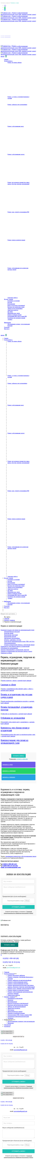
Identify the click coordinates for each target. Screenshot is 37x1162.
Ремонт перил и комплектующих (16, 240)
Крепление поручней (11, 635)
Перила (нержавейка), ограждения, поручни (15, 650)
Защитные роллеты (13, 310)
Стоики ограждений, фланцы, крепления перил (19, 645)
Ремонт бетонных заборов (15, 62)
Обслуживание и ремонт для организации (19, 324)
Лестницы (10, 311)
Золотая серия (8, 633)
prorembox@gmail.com (13, 867)
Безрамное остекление (14, 301)
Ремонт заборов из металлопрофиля (17, 104)
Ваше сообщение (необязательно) (13, 1128)
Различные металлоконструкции (16, 318)
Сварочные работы (13, 297)
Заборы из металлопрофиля (15, 308)
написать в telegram (8, 777)
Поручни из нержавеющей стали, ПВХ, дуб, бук (19, 641)
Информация (7, 322)
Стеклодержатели (10, 643)
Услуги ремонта (8, 61)
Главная (6, 59)
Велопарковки (11, 304)
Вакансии (10, 325)
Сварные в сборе (6, 653)
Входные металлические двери (16, 307)
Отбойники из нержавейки (9, 648)
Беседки (10, 302)
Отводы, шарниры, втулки (12, 640)
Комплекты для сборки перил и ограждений (15, 646)
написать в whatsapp (9, 771)
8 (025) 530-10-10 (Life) (10, 866)
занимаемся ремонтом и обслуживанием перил (20, 856)
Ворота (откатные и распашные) (16, 305)
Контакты (6, 329)
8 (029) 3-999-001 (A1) (9, 864)
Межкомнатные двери (14, 313)
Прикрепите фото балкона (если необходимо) (17, 1140)
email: (3, 867)
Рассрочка (6, 327)
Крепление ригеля (10, 636)
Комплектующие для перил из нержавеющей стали (17, 630)
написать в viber (7, 764)
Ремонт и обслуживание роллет (16, 154)
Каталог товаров (8, 299)
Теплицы (10, 319)
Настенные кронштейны (12, 638)
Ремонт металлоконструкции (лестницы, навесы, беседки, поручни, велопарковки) (19, 183)
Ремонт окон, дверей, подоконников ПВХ (18, 212)
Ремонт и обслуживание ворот (16, 126)
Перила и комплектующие (15, 315)
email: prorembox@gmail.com (9, 932)
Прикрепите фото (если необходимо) (14, 896)
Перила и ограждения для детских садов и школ (16, 651)
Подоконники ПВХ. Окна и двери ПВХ (17, 316)
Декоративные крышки (12, 631)
